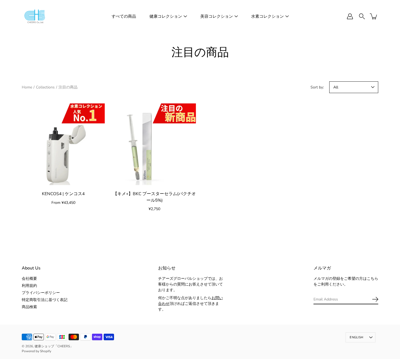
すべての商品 (124, 16)
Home (27, 87)
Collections (45, 87)
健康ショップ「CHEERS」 (54, 346)
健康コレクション (165, 16)
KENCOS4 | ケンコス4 (63, 194)
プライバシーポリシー (41, 292)
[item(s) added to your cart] (374, 16)
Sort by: (317, 87)
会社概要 (29, 278)
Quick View (63, 143)
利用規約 (29, 285)
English (356, 337)
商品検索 (29, 306)
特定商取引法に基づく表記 (44, 299)
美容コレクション (216, 16)
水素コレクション (267, 16)
